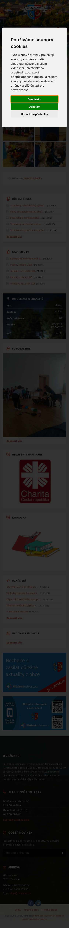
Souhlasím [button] (34, 99)
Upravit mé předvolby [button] (34, 114)
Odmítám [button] (34, 106)
